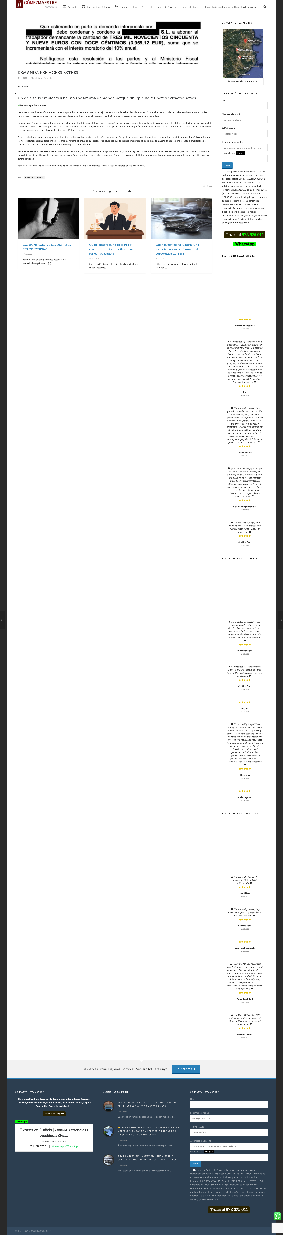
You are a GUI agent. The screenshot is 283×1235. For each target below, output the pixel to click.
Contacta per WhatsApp (65, 1146)
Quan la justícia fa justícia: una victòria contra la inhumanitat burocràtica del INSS (177, 249)
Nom (224, 100)
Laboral (39, 78)
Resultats (48, 78)
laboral (40, 177)
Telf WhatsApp (229, 128)
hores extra (30, 177)
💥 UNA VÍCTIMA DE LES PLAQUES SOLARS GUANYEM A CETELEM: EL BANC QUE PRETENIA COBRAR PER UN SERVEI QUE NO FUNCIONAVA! (148, 1131)
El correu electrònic (231, 114)
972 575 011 (188, 1069)
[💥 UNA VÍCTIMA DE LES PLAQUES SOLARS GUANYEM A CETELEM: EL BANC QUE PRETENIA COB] (108, 1131)
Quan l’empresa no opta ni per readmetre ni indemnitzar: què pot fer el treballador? (114, 249)
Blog (33, 78)
